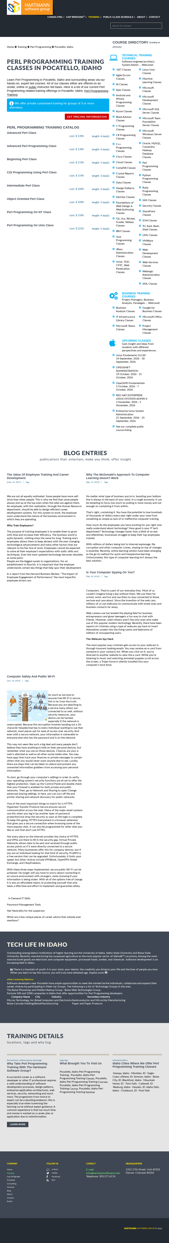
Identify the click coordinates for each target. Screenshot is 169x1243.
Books (9, 1201)
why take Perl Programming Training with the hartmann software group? (27, 1067)
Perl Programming (40, 47)
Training (94, 17)
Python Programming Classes (150, 178)
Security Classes (151, 206)
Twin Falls (131, 1083)
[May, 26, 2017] (14, 482)
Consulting (55, 17)
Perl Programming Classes (150, 166)
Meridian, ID (138, 1073)
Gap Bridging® (13, 1177)
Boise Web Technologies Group (83, 990)
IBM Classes (123, 231)
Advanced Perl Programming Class (31, 146)
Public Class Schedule (118, 17)
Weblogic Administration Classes (151, 275)
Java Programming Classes (124, 240)
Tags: (27, 482)
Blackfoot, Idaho (131, 1080)
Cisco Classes (124, 156)
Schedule (11, 1180)
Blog (9, 1191)
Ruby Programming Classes (150, 191)
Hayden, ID (138, 1087)
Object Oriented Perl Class (25, 199)
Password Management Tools (24, 904)
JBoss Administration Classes (124, 253)
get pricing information (87, 117)
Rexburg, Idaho (121, 1087)
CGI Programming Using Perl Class (32, 172)
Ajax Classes (123, 89)
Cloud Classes (124, 162)
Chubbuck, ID (129, 1090)
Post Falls (144, 1090)
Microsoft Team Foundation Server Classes (151, 122)
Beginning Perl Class (22, 159)
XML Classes (149, 283)
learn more (17, 1124)
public (32, 87)
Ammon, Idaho (142, 1076)
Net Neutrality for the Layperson (26, 910)
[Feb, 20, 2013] (93, 576)
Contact (154, 17)
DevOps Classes (125, 197)
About (141, 17)
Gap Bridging (75, 17)
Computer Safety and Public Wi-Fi (31, 676)
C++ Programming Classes (124, 147)
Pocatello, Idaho (64, 47)
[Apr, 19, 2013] (93, 482)
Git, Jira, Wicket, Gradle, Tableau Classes (125, 222)
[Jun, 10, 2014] (13, 681)
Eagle (151, 1073)
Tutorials (10, 1187)
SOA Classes (149, 220)
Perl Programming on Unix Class (30, 225)
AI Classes (122, 84)
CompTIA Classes (126, 168)
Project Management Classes (150, 329)
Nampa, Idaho (121, 1073)
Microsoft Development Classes (150, 100)
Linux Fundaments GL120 (131, 355)
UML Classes (149, 235)
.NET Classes (123, 69)
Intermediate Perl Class (23, 185)
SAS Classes (149, 200)
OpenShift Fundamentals (130, 383)
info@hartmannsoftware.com (103, 1173)
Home (10, 47)
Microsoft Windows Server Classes (152, 134)
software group (139, 1228)
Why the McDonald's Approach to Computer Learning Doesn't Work (118, 476)
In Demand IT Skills (19, 898)
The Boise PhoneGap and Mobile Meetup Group (35, 990)
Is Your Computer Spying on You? (110, 572)
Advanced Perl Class (21, 132)
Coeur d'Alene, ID (123, 1076)
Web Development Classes (150, 253)
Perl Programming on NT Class (29, 212)
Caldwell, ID (146, 1083)
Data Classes (123, 182)
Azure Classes (124, 111)
